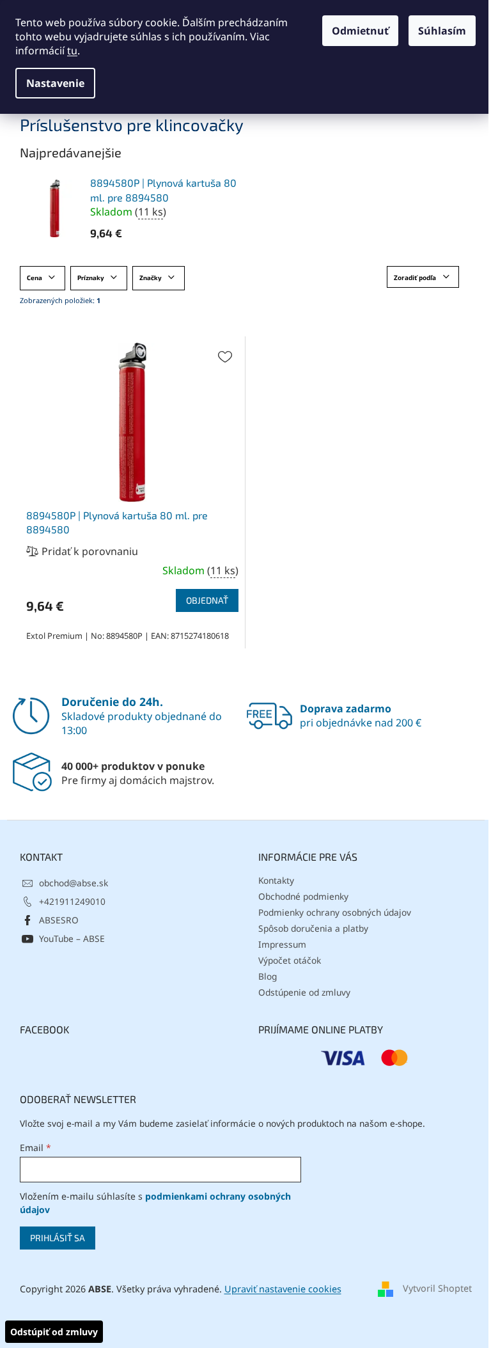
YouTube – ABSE (72, 938)
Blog (267, 976)
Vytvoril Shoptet (437, 1288)
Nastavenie (55, 83)
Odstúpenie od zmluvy (304, 992)
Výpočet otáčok (289, 960)
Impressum (282, 944)
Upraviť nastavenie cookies (282, 1289)
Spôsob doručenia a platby (313, 928)
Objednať (207, 600)
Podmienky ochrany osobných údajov (334, 912)
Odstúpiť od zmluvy (54, 1332)
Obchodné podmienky (303, 896)
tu (72, 50)
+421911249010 (72, 901)
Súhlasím (442, 31)
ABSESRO (59, 920)
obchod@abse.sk (73, 883)
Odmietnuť (360, 31)
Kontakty (276, 880)
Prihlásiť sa (57, 1237)
